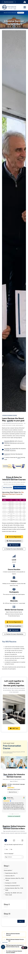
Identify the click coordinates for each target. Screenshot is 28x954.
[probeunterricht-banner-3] (14, 464)
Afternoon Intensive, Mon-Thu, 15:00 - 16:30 (14, 879)
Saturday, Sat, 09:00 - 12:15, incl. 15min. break (13, 893)
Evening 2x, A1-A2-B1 (10, 883)
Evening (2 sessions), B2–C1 (12, 885)
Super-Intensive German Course (14, 612)
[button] (4, 709)
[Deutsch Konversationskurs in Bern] (14, 754)
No (11, 849)
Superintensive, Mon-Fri (11, 873)
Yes (7, 849)
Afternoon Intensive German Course (14, 614)
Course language (9, 853)
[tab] (7, 487)
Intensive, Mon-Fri (10, 875)
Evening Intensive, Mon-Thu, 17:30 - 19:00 (14, 889)
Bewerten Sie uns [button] (13, 792)
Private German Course (14, 615)
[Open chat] (3, 947)
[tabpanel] (14, 506)
